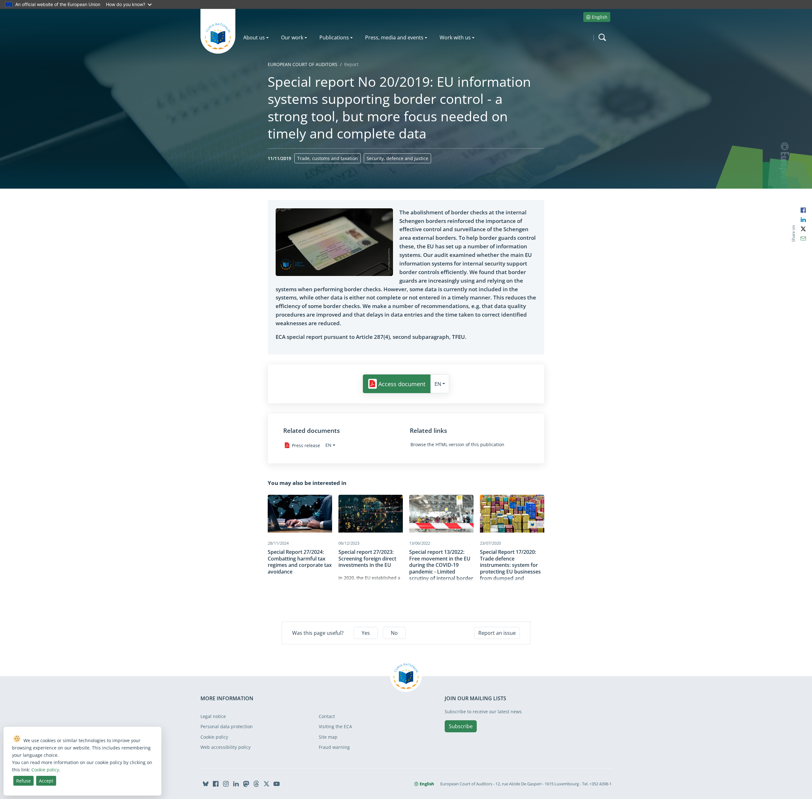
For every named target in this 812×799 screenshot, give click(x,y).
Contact (327, 716)
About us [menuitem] (254, 37)
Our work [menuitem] (292, 37)
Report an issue (497, 632)
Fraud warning (334, 747)
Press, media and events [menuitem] (394, 37)
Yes (366, 632)
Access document (401, 384)
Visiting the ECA (335, 726)
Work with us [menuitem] (455, 37)
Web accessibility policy (225, 747)
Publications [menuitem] (334, 37)
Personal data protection (226, 726)
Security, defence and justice (397, 158)
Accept (46, 781)
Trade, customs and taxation (327, 158)
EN (438, 383)
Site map (328, 737)
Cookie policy (214, 737)
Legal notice (213, 716)
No (394, 632)
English (599, 17)
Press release (306, 445)
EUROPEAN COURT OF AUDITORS (302, 64)
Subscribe (461, 726)
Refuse (23, 781)
